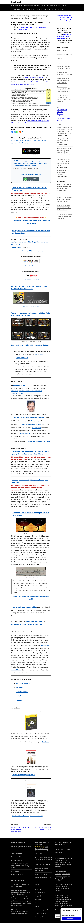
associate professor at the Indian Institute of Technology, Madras (26, 392)
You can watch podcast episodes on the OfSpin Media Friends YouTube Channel (30, 314)
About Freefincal (16, 860)
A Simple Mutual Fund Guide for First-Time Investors (64, 141)
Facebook (38, 896)
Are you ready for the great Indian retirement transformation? (20, 829)
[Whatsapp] (17, 132)
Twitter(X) (31, 442)
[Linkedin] (22, 132)
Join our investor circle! (54, 5)
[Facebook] (12, 132)
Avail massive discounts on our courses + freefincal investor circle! (31, 222)
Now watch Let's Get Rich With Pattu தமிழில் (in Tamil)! (30, 345)
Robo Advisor (28, 5)
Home (13, 16)
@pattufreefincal (22, 29)
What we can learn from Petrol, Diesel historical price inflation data (64, 199)
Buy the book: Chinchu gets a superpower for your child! (31, 598)
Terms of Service (16, 853)
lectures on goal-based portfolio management (64, 36)
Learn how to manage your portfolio (23, 9)
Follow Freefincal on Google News (31, 265)
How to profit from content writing (24, 607)
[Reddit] (20, 132)
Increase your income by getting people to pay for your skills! (30, 481)
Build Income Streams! (43, 9)
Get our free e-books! (41, 874)
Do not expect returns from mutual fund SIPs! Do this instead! (64, 208)
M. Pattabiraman (41, 27)
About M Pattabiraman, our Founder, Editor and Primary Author (20, 865)
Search (64, 5)
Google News (45, 645)
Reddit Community (40, 913)
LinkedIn (39, 442)
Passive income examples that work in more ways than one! (64, 89)
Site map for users (17, 874)
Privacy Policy (15, 871)
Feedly (37, 906)
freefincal (16, 2)
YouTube (47, 442)
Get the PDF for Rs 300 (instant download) (27, 816)
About (21, 5)
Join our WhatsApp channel (31, 174)
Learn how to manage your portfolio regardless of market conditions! (63, 886)
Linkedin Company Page (42, 910)
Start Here (14, 5)
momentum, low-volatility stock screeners (26, 625)
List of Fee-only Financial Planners (62, 112)
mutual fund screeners (33, 621)
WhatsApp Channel (41, 917)
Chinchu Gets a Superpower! (30, 424)
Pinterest (37, 903)
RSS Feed (38, 899)
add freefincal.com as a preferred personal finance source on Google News (29, 142)
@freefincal (39, 354)
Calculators (58, 853)
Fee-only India (24, 433)
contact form (16, 670)
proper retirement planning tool (34, 77)
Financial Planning (23, 16)
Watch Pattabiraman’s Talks (43, 877)
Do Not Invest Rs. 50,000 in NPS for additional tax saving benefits (65, 216)
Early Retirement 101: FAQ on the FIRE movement (63, 172)
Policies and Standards (18, 857)
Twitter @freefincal (40, 892)
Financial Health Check (62, 849)
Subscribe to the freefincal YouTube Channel (31, 279)
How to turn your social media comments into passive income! (64, 81)
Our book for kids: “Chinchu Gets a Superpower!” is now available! (30, 514)
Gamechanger (36, 421)
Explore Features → (71, 918)
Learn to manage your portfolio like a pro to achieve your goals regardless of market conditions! (30, 453)
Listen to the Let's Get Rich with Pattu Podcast (31, 306)
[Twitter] (15, 132)
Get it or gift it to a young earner (23, 775)
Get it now (45, 742)
